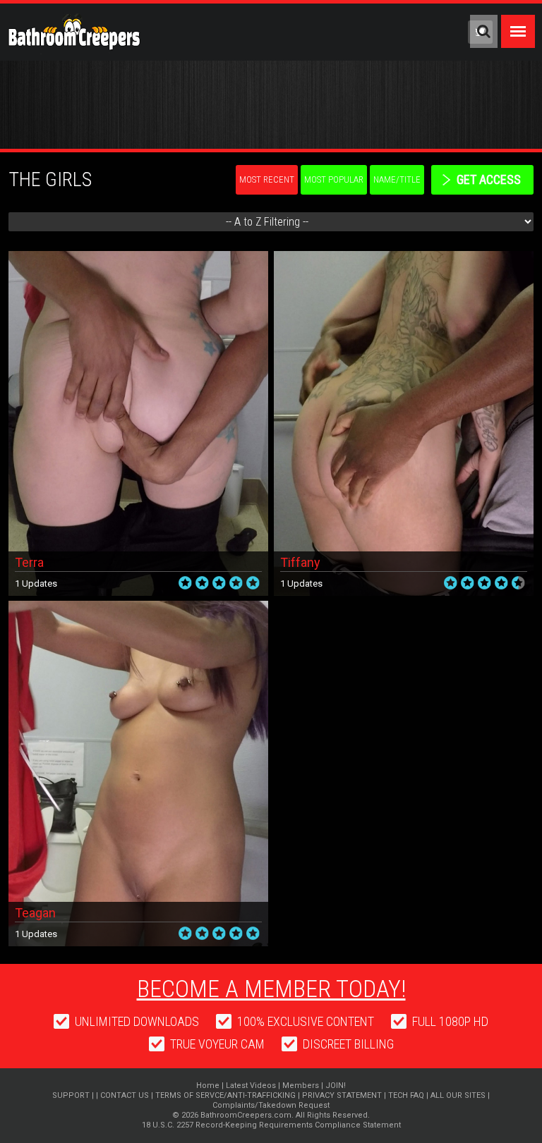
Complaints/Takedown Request (271, 1105)
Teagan (35, 912)
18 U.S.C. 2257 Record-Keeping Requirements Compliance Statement (271, 1125)
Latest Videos (251, 1085)
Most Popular (333, 179)
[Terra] (138, 256)
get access (489, 179)
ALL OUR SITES (458, 1095)
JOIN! (335, 1085)
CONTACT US (124, 1095)
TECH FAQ (406, 1095)
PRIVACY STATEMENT (342, 1095)
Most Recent (266, 179)
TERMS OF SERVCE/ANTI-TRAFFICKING (225, 1095)
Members (300, 1085)
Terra (29, 562)
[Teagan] (138, 606)
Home (207, 1085)
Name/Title (397, 179)
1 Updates (36, 583)
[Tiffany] (404, 256)
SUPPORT (71, 1095)
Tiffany (300, 562)
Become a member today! (271, 988)
